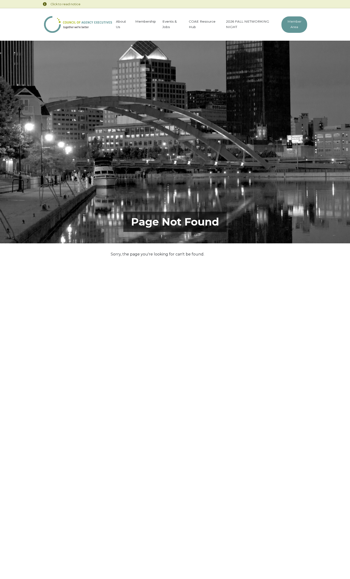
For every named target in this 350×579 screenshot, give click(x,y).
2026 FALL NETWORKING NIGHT (247, 24)
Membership (145, 21)
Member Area (294, 24)
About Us (121, 24)
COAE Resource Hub (202, 24)
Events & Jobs (169, 24)
